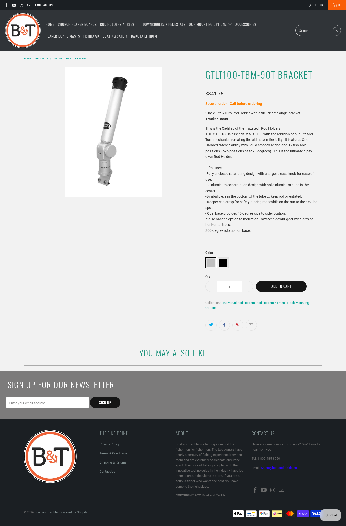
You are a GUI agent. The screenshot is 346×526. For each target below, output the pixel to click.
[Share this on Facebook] (224, 325)
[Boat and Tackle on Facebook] (6, 5)
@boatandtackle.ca (283, 468)
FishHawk (91, 36)
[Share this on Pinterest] (237, 325)
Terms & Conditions (113, 453)
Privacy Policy (109, 444)
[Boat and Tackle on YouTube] (13, 5)
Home (50, 24)
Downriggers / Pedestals (164, 24)
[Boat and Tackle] (23, 30)
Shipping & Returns (113, 462)
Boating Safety (115, 36)
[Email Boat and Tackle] (29, 5)
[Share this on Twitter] (211, 325)
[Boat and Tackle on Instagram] (21, 5)
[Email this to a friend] (251, 325)
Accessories (245, 24)
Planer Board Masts (63, 36)
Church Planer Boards (77, 24)
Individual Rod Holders (239, 303)
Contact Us (107, 471)
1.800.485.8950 (45, 5)
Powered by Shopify (73, 512)
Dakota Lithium (144, 36)
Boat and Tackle (46, 512)
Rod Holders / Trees (118, 24)
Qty (207, 276)
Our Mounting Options (208, 24)
